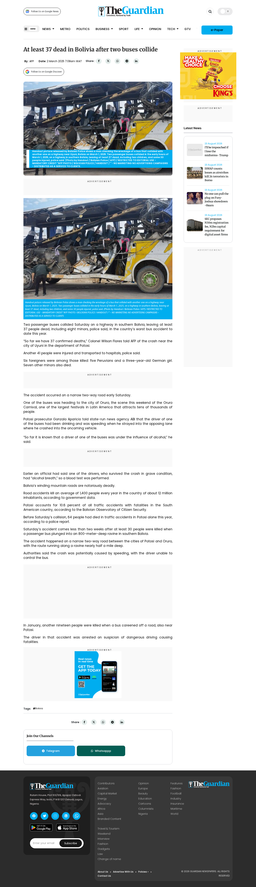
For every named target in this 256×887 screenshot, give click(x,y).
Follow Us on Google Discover (46, 71)
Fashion (176, 788)
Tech (171, 29)
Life (137, 29)
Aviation (103, 788)
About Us (103, 871)
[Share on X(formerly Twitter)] (108, 61)
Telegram (53, 751)
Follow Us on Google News (45, 11)
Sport (124, 29)
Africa (101, 809)
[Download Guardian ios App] (67, 827)
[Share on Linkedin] (136, 61)
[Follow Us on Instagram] (55, 816)
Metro (65, 29)
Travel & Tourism (108, 828)
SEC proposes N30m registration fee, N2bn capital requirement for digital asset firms (216, 226)
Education (145, 798)
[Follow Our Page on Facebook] (34, 816)
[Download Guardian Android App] (41, 827)
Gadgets (104, 849)
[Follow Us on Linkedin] (66, 816)
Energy (102, 798)
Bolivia (39, 708)
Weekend (104, 834)
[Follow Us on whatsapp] (76, 816)
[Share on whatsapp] (117, 61)
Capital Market (107, 793)
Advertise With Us (123, 871)
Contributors (106, 783)
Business (103, 29)
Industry (176, 798)
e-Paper (217, 30)
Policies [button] (142, 871)
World (174, 814)
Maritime (176, 809)
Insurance (177, 804)
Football (176, 793)
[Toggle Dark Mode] (225, 11)
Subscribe (70, 843)
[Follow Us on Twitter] (44, 816)
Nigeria (143, 814)
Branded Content (109, 819)
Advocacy (104, 804)
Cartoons (144, 804)
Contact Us (104, 875)
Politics (83, 29)
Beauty (143, 793)
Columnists (145, 809)
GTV (187, 29)
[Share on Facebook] (99, 61)
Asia (100, 814)
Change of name (109, 859)
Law (100, 854)
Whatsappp (103, 751)
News (47, 29)
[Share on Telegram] (127, 61)
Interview (103, 839)
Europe (143, 788)
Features (177, 783)
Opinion (155, 29)
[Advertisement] (98, 592)
